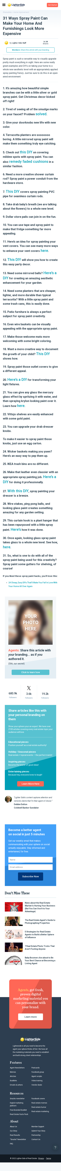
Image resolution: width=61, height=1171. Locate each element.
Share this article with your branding (30, 50)
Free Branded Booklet (18, 1110)
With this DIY (18, 491)
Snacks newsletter (17, 1099)
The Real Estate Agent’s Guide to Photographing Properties (40, 921)
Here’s (16, 529)
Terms (48, 1158)
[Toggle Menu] (3, 5)
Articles (13, 1076)
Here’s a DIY (17, 379)
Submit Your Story (38, 1131)
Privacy (41, 1158)
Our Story (13, 1131)
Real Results (15, 1135)
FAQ (11, 1144)
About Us (13, 1127)
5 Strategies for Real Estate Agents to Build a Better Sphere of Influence (39, 935)
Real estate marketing (40, 1111)
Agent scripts (36, 1076)
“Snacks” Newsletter (18, 1139)
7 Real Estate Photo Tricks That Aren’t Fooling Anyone (40, 947)
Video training (36, 1081)
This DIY (12, 191)
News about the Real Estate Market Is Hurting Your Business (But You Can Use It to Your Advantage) (40, 907)
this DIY (26, 152)
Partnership (35, 1135)
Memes (13, 1072)
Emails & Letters (16, 1085)
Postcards (35, 1068)
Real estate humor (38, 1107)
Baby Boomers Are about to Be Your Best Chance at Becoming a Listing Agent (40, 961)
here (44, 250)
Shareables (7, 12)
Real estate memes (39, 1103)
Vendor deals (36, 1085)
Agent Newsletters (17, 1068)
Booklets (13, 1081)
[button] (52, 5)
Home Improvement (21, 12)
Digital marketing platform (16, 1104)
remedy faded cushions (28, 161)
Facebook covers (38, 1099)
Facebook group (37, 1072)
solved (41, 114)
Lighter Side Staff (19, 43)
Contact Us (35, 1139)
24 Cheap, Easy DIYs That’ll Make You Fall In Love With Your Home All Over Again (33, 584)
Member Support (37, 1127)
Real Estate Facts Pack (19, 1114)
